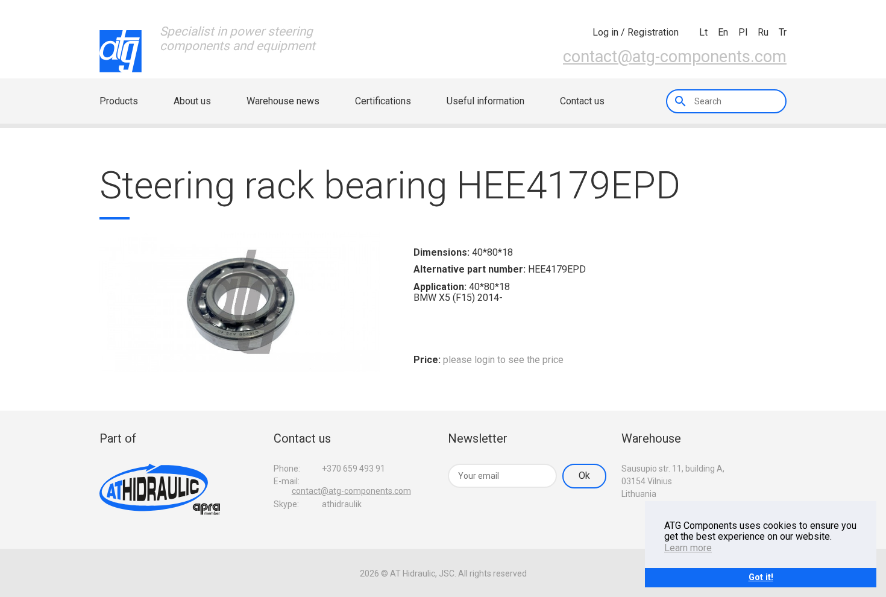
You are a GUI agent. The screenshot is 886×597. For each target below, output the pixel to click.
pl (742, 32)
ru (763, 32)
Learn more (688, 548)
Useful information (485, 101)
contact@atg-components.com (675, 56)
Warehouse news (283, 101)
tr (783, 32)
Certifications (383, 101)
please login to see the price (503, 359)
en (723, 32)
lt (703, 32)
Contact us (582, 101)
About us (192, 101)
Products (118, 101)
